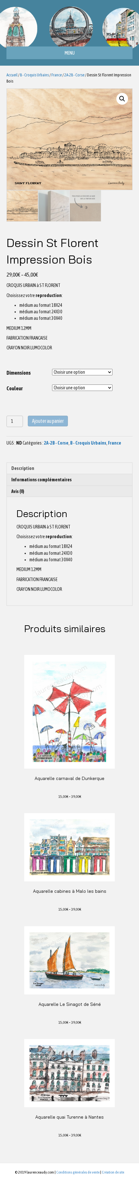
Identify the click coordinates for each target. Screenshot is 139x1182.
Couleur (14, 388)
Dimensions (18, 373)
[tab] (69, 468)
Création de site (113, 1172)
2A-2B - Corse (74, 74)
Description (22, 468)
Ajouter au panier (48, 421)
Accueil (11, 74)
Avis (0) (17, 491)
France (56, 74)
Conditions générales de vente (78, 1172)
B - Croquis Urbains (34, 74)
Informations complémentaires (41, 479)
